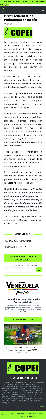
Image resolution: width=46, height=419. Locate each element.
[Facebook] (10, 377)
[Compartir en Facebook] (21, 246)
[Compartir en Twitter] (25, 246)
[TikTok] (32, 377)
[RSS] (25, 377)
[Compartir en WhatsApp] (29, 246)
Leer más (41, 407)
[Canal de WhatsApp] (14, 377)
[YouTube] (21, 377)
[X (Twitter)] (18, 377)
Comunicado (25, 240)
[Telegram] (35, 377)
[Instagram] (28, 377)
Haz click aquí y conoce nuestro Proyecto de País (23, 301)
